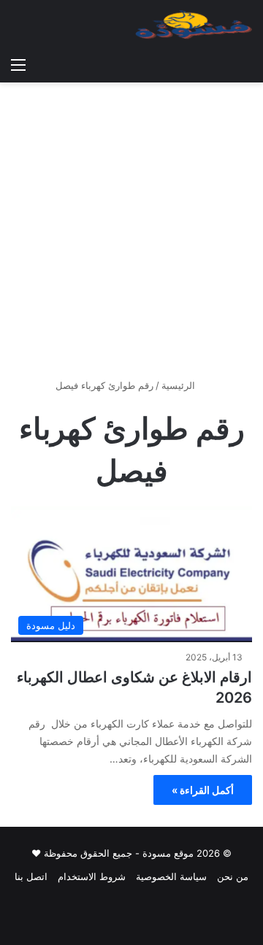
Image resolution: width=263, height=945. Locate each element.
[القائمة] (18, 64)
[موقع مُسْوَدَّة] (193, 24)
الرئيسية (179, 385)
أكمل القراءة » (203, 790)
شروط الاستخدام (92, 876)
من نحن (232, 876)
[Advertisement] (131, 235)
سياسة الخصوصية (171, 876)
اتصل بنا (31, 876)
